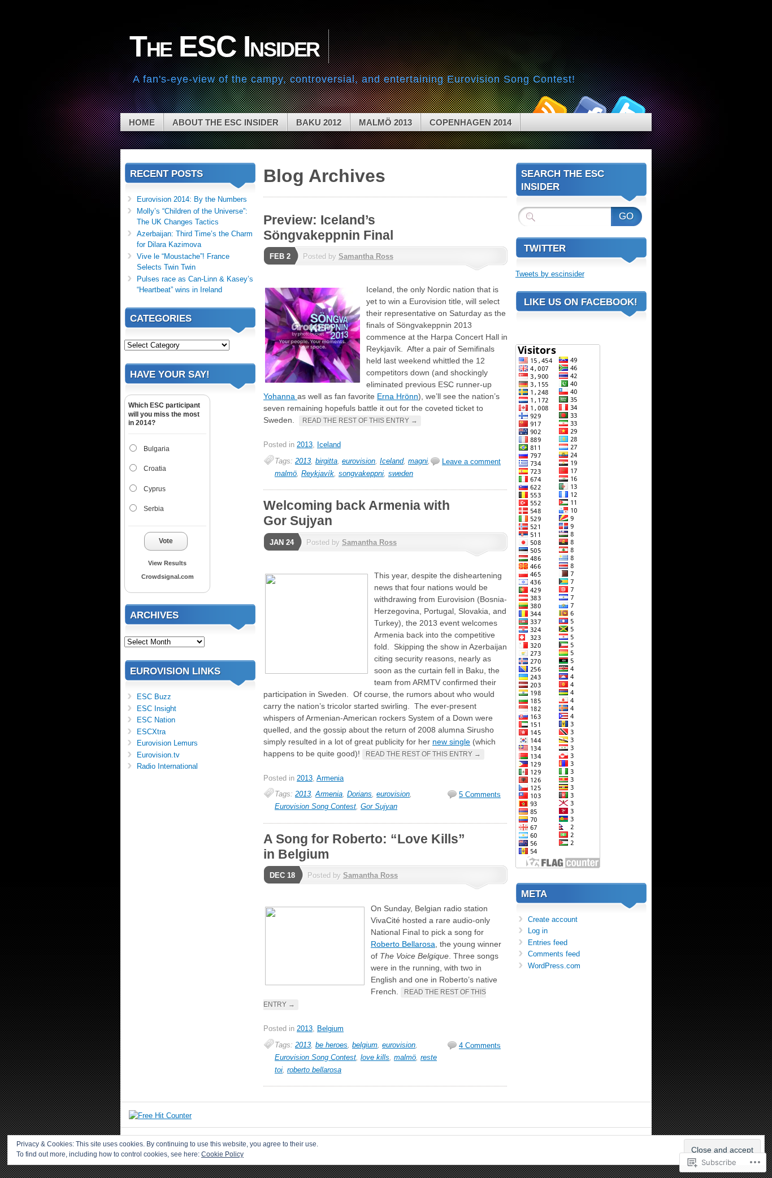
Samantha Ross (366, 256)
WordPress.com (554, 966)
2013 (305, 444)
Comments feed (554, 954)
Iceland (329, 444)
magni (418, 461)
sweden (400, 473)
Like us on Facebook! (580, 302)
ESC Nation (156, 720)
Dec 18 (282, 875)
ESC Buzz (154, 696)
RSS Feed (549, 109)
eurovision (358, 461)
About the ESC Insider (225, 122)
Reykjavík (317, 473)
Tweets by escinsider (549, 274)
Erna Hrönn (397, 396)
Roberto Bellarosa (403, 944)
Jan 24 (282, 542)
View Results (167, 563)
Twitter (628, 109)
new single (451, 741)
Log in (538, 930)
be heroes (331, 1045)
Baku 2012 (318, 122)
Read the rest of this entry (360, 421)
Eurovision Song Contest (315, 806)
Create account (553, 919)
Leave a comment (471, 461)
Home (142, 122)
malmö (286, 473)
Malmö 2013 (385, 122)
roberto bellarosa (314, 1070)
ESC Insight (156, 708)
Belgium (330, 1028)
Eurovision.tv (158, 755)
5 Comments (480, 794)
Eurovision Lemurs (167, 743)
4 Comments (480, 1045)
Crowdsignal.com (167, 576)
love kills (375, 1057)
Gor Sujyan (379, 806)
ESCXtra (151, 731)
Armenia (330, 778)
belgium (365, 1045)
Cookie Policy (222, 1154)
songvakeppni (361, 473)
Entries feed (547, 942)
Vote (166, 541)
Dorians (359, 794)
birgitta (326, 461)
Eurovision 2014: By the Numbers (192, 199)
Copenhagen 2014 (470, 122)
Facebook (588, 109)
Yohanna (280, 396)
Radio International (167, 766)
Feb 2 (280, 256)
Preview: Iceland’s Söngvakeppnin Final (328, 227)
